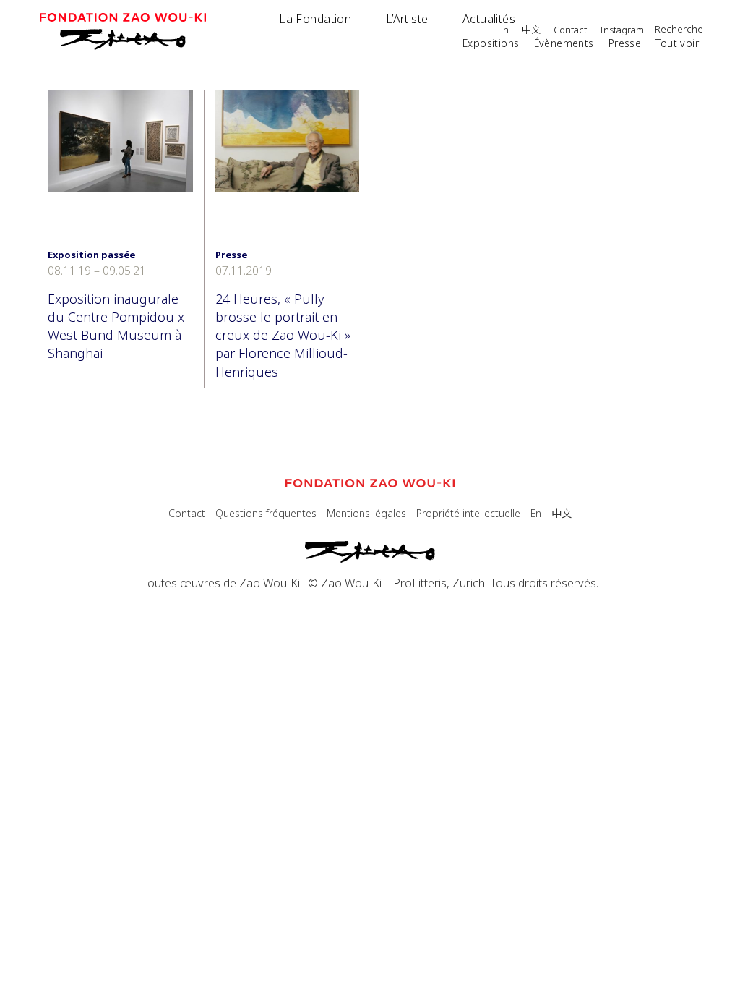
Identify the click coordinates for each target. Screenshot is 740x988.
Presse (625, 43)
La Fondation (315, 19)
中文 (531, 30)
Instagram (622, 30)
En (503, 30)
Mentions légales (366, 513)
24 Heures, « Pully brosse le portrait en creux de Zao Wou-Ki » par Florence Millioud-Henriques (282, 335)
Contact (570, 30)
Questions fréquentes (266, 513)
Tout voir (677, 43)
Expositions (491, 43)
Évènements (564, 43)
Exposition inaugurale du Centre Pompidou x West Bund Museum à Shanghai (116, 326)
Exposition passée (91, 254)
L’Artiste (407, 19)
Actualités (488, 19)
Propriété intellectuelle (468, 513)
